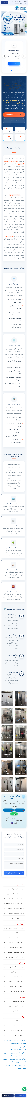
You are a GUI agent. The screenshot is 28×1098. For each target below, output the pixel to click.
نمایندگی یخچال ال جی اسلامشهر (14, 908)
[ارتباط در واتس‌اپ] (24, 1089)
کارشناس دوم (6, 1095)
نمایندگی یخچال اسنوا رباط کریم (14, 981)
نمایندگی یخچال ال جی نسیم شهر (14, 937)
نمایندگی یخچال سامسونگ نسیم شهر (14, 928)
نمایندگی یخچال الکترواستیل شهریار (14, 1011)
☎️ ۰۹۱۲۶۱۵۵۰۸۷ (8, 810)
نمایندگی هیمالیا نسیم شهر (14, 933)
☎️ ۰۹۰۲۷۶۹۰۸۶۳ (20, 810)
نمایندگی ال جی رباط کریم (14, 972)
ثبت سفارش (4, 2)
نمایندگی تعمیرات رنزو (7, 721)
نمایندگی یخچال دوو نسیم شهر (14, 947)
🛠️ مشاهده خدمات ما (14, 120)
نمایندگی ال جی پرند (14, 1025)
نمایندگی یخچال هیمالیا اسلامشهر (14, 889)
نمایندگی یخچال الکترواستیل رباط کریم (14, 976)
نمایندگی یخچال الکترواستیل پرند (14, 1030)
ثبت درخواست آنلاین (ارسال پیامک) (14, 873)
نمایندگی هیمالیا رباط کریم (14, 991)
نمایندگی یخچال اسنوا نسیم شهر (14, 942)
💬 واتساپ (14, 814)
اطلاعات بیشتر (14, 63)
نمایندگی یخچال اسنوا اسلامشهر (14, 913)
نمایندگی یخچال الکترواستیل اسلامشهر (14, 903)
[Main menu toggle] (3, 8)
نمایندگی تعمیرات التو (20, 773)
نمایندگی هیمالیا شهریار (14, 1001)
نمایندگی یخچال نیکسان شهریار (14, 1006)
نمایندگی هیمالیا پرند (14, 1021)
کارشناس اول (19, 1095)
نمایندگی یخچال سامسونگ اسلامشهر (14, 898)
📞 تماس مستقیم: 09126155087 (14, 114)
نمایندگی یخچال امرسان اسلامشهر (14, 894)
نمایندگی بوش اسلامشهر (14, 918)
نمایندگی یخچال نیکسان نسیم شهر (14, 952)
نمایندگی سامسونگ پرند (14, 1035)
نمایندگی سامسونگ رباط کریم (14, 967)
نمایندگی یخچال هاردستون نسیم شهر (14, 957)
